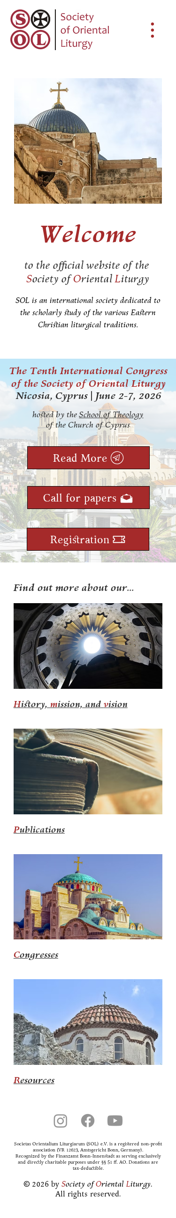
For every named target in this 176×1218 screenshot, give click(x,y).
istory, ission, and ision (71, 704)
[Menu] (153, 30)
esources (34, 1080)
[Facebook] (88, 1120)
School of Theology (111, 414)
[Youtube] (115, 1120)
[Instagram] (60, 1120)
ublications (39, 829)
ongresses (36, 954)
